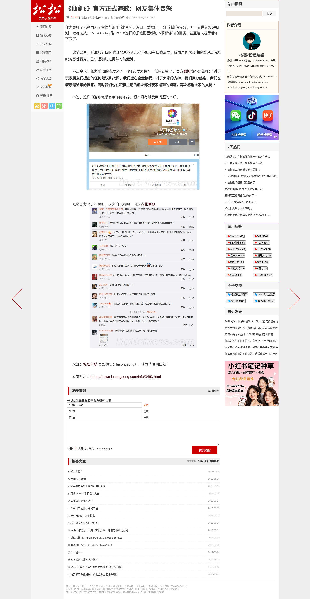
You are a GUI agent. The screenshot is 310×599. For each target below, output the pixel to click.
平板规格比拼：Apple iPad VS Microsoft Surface (95, 537)
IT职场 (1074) (264, 249)
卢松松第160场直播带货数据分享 (243, 189)
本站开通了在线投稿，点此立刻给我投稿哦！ (93, 574)
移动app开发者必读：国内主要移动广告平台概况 (95, 567)
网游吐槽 (214, 461)
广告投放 (93, 586)
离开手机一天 (75, 552)
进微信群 (44, 106)
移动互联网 (98, 17)
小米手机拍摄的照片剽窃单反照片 (87, 486)
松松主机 (59, 106)
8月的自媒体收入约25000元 (240, 202)
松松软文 (52, 106)
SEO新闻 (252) (264, 275)
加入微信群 (213, 391)
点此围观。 (150, 204)
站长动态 (46, 35)
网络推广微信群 (265, 301)
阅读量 (78, 17)
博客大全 (46, 78)
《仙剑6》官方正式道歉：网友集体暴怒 (118, 8)
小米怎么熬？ (75, 471)
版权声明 (141, 586)
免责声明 (129, 586)
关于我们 (82, 586)
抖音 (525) (262, 268)
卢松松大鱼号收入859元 (238, 208)
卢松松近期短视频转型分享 (240, 182)
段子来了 (46, 52)
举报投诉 (117, 586)
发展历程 (153, 586)
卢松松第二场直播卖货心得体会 (242, 169)
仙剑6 (200, 461)
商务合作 (105, 586)
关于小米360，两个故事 (81, 515)
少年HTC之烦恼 (77, 478)
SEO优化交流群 (266, 294)
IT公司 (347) (263, 242)
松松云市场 (37, 106)
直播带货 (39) (237, 262)
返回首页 (46, 26)
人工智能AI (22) (238, 249)
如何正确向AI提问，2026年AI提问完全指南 (249, 334)
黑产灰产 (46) (237, 255)
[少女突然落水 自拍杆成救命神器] (294, 299)
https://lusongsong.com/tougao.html (247, 87)
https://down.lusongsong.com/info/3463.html (125, 377)
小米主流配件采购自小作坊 (83, 523)
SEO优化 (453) (237, 242)
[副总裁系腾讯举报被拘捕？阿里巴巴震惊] (17, 299)
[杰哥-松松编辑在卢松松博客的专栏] (252, 41)
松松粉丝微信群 (239, 294)
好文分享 (46, 44)
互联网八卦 (262, 236)
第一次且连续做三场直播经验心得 (243, 163)
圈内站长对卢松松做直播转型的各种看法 (247, 156)
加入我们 (70, 586)
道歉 (207, 461)
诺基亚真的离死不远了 (80, 500)
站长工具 (46, 69)
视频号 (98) (262, 262)
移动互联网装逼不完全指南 (83, 559)
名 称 (72, 405)
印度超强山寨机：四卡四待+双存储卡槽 (90, 545)
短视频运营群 (238, 301)
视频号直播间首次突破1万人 (240, 195)
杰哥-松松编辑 (117, 17)
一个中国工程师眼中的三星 (83, 508)
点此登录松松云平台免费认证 (90, 400)
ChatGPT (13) (237, 236)
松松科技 (47, 11)
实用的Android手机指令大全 (83, 493)
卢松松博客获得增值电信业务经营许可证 (247, 214)
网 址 (72, 417)
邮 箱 (72, 411)
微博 (187, 71)
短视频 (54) (235, 275)
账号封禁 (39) (264, 255)
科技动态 (46, 61)
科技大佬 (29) (237, 268)
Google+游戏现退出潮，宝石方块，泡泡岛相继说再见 (98, 530)
